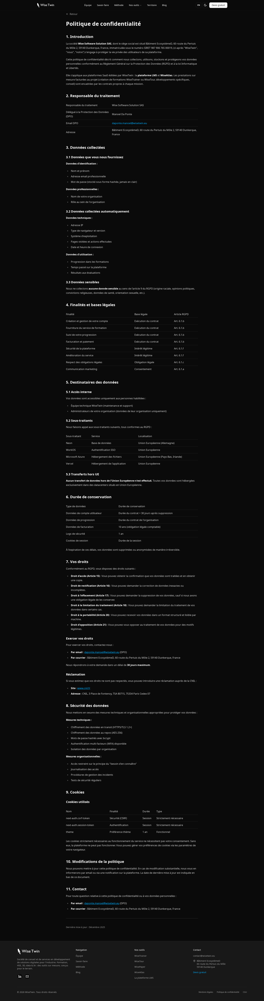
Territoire (152, 5)
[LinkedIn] (20, 976)
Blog (164, 5)
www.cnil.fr (83, 688)
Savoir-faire (103, 5)
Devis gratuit (218, 5)
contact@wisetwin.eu (204, 955)
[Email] (27, 976)
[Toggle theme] (205, 5)
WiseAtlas (139, 972)
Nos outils (134, 5)
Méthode (118, 5)
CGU (245, 992)
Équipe (88, 5)
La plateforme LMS (144, 977)
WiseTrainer (140, 955)
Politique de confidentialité (228, 992)
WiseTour (139, 961)
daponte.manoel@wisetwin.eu (129, 123)
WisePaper (139, 966)
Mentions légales (206, 992)
